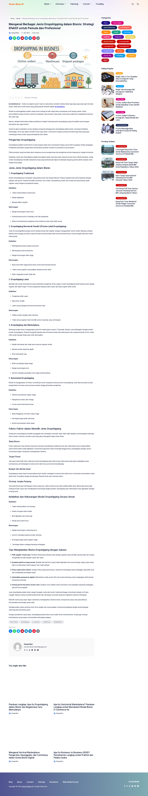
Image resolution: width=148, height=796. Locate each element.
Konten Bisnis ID (27, 786)
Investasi (130, 37)
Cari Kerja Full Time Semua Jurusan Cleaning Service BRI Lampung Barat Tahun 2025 (127, 190)
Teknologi (74, 4)
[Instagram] (27, 649)
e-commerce (36, 622)
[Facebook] (24, 649)
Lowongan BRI (108, 46)
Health (116, 32)
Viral (105, 60)
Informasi (60, 4)
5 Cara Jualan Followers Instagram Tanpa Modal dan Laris (127, 117)
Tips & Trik (107, 55)
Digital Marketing (109, 27)
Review (119, 51)
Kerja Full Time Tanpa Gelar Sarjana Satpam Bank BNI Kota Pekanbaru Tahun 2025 (127, 164)
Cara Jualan (117, 23)
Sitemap (41, 782)
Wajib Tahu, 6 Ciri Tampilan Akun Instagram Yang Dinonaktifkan (126, 79)
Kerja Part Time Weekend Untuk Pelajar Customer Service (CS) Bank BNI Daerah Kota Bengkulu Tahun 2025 (127, 203)
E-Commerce (125, 27)
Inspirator (118, 37)
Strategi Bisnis (58, 622)
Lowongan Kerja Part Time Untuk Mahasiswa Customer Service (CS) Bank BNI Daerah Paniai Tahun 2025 (127, 151)
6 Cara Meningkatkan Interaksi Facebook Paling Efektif (126, 130)
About (19, 782)
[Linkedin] (35, 649)
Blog (10, 782)
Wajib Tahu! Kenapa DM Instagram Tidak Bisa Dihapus (125, 92)
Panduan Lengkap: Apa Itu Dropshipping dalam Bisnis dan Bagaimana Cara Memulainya (28, 707)
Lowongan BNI (124, 41)
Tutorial (86, 4)
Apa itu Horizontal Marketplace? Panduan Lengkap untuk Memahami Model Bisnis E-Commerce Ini (74, 707)
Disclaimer (54, 782)
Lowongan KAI (124, 46)
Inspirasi (106, 37)
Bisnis (46, 4)
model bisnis (46, 622)
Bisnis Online (14, 622)
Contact (30, 782)
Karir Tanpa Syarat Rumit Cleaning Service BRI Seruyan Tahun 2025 (126, 178)
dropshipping (25, 622)
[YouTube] (38, 649)
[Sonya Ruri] (19, 646)
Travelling (100, 4)
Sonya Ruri (28, 644)
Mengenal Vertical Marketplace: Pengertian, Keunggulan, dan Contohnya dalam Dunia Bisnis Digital (28, 755)
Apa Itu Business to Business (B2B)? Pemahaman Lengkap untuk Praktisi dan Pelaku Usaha (73, 755)
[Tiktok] (29, 649)
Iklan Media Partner (71, 782)
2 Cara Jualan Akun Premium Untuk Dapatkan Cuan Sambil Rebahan (127, 104)
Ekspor (106, 32)
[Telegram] (32, 649)
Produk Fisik (108, 51)
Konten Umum (108, 41)
